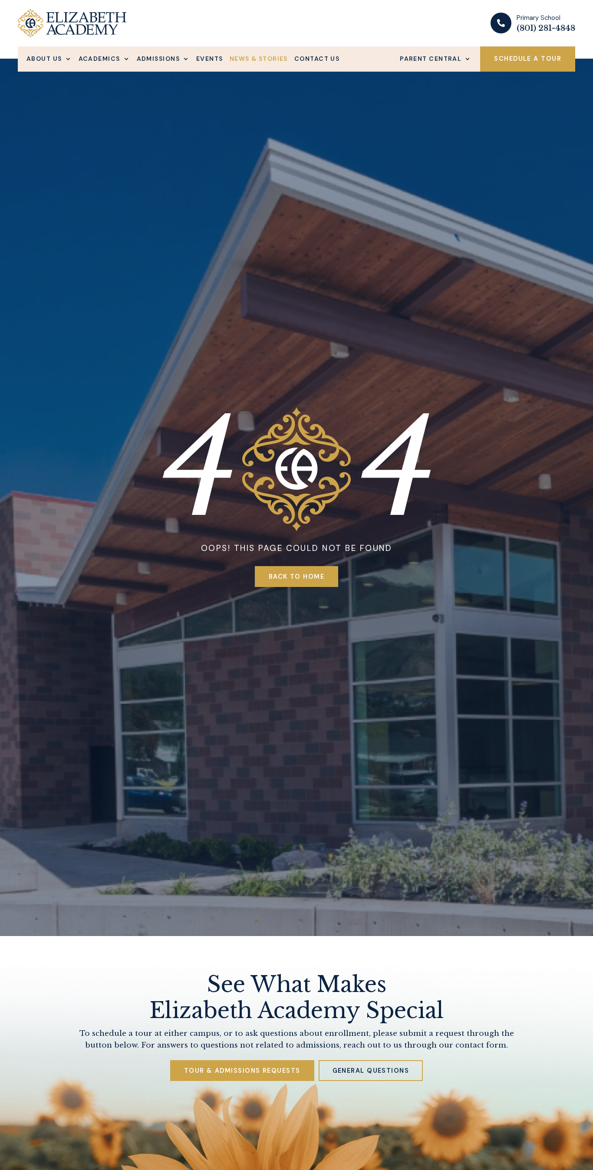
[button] (49, 59)
